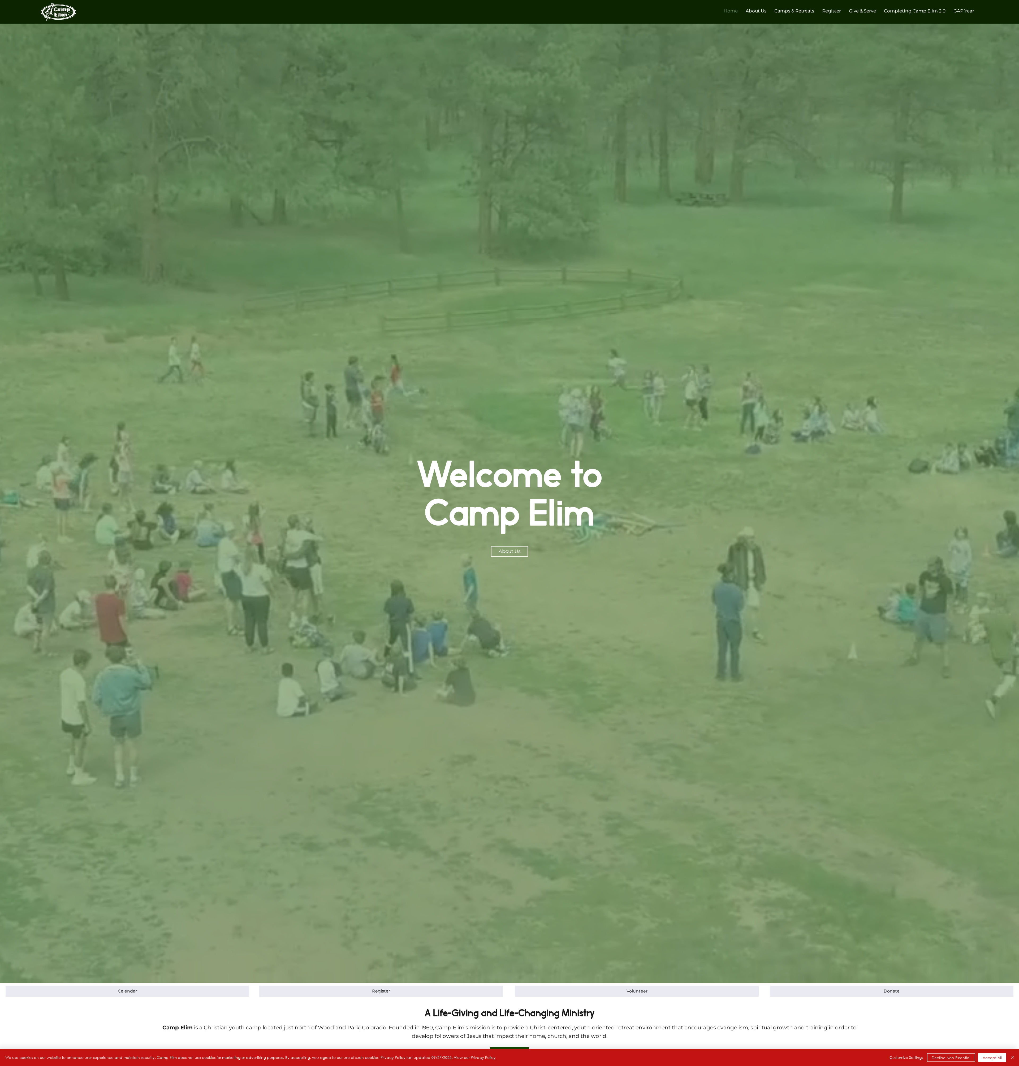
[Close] (1012, 1057)
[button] (756, 11)
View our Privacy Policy (475, 1057)
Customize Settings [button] (906, 1057)
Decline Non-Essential (951, 1057)
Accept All (992, 1057)
